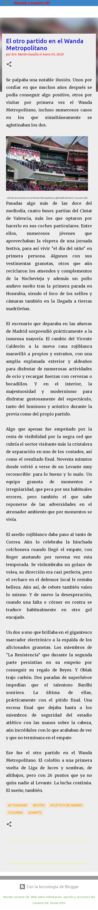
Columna (15, 812)
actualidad (17, 805)
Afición (38, 805)
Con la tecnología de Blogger (52, 886)
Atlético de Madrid (66, 805)
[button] (9, 64)
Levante (34, 812)
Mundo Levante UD (32, 3)
